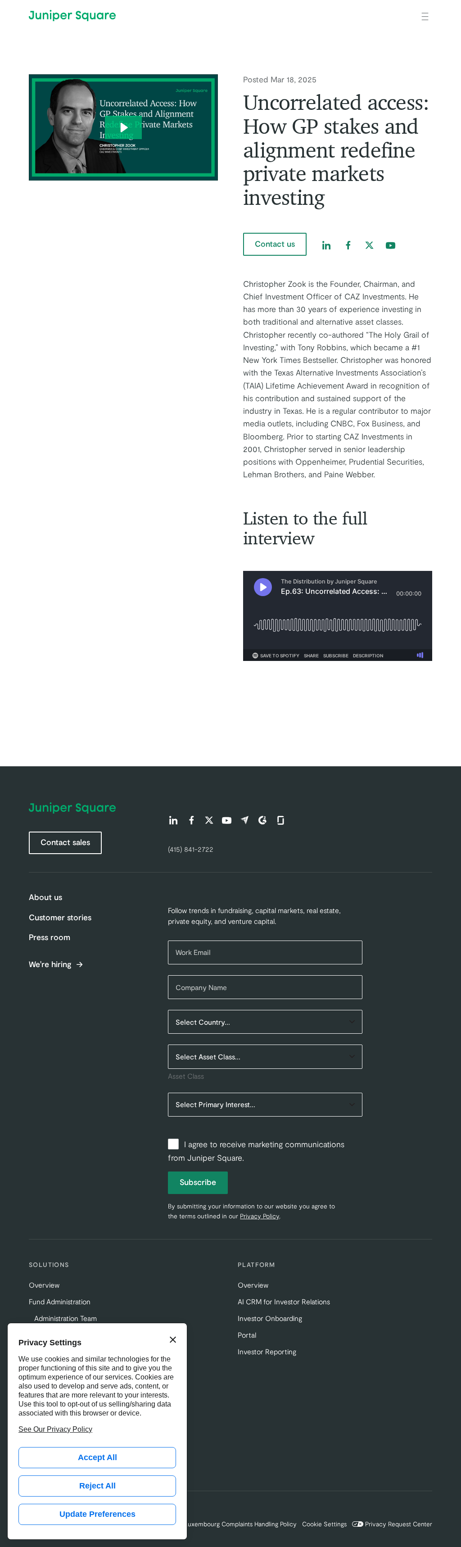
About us (45, 897)
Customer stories (60, 917)
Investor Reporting (267, 1351)
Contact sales (65, 842)
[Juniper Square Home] (72, 15)
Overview (44, 1284)
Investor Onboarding (270, 1318)
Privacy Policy (259, 1216)
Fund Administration (59, 1301)
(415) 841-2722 (190, 849)
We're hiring (51, 964)
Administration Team (65, 1318)
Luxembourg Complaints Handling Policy (240, 1524)
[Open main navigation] (425, 15)
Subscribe (198, 1182)
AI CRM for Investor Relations (284, 1301)
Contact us (275, 244)
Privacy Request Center (398, 1524)
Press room (49, 937)
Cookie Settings (324, 1524)
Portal (247, 1334)
